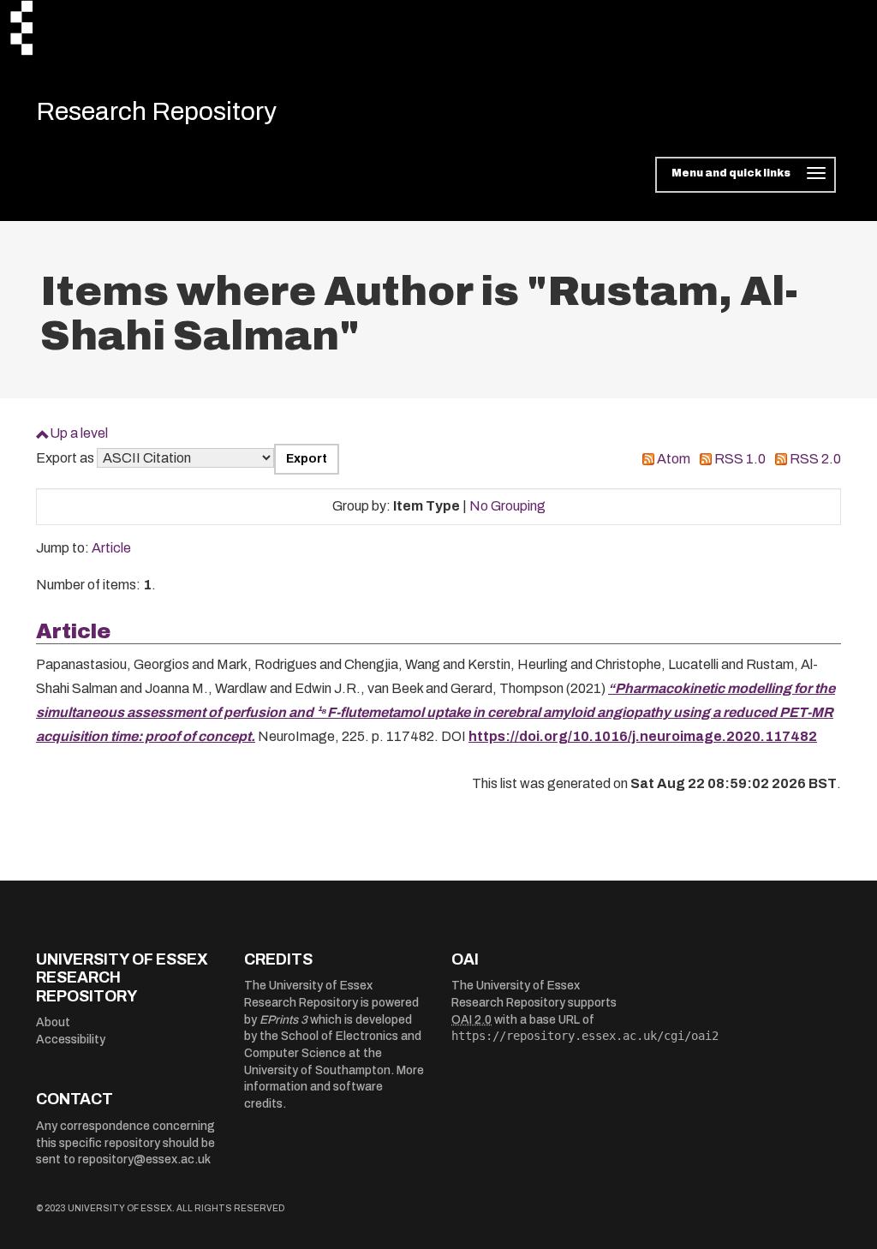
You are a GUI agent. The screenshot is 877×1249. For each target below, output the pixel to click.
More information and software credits (334, 1087)
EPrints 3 (283, 1019)
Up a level (79, 433)
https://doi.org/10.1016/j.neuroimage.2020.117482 (642, 736)
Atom (673, 458)
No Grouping (507, 506)
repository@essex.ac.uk (144, 1159)
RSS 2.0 (815, 458)
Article (111, 548)
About (53, 1022)
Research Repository (156, 111)
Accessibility (70, 1039)
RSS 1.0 (740, 458)
